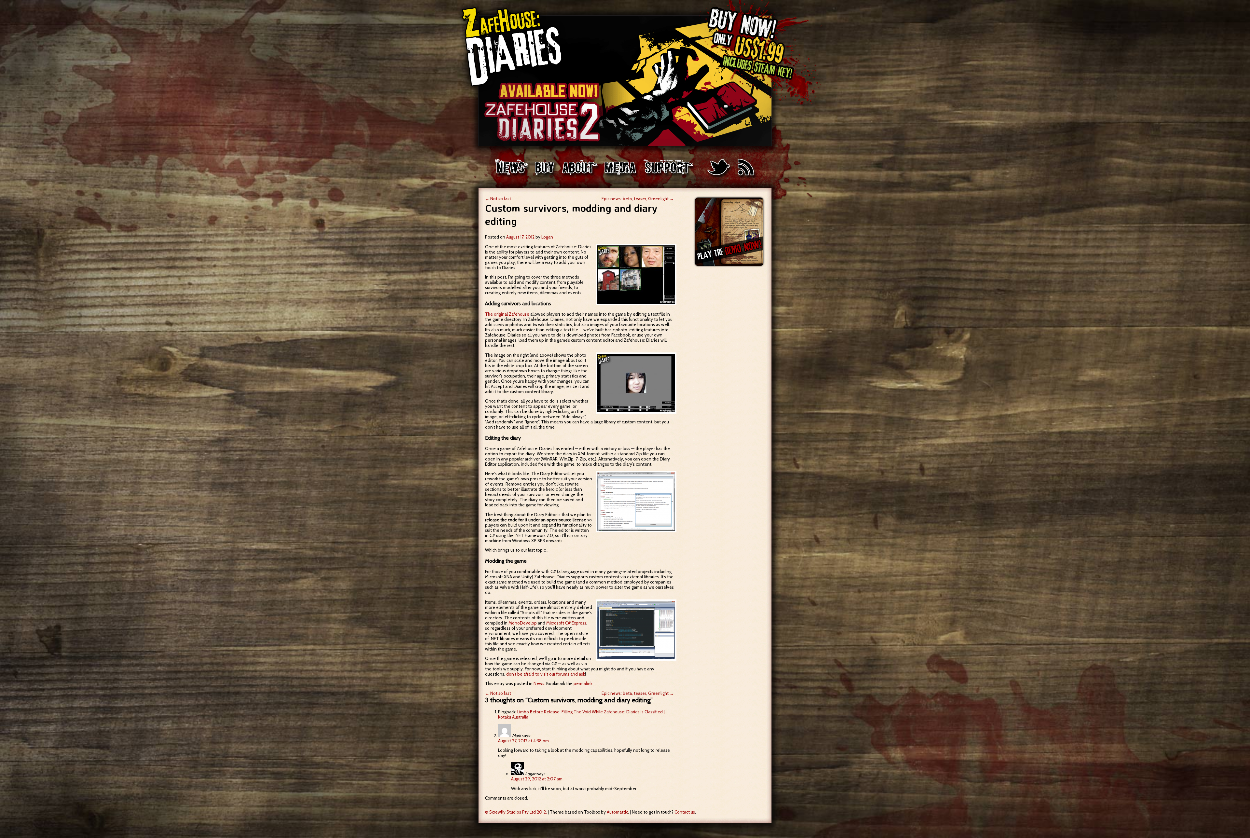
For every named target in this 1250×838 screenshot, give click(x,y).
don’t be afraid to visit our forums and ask (545, 674)
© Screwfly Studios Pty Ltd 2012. (516, 812)
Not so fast (498, 198)
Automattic (617, 812)
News (539, 683)
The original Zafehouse (507, 314)
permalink (583, 683)
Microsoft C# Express (566, 622)
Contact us (684, 812)
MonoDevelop (522, 622)
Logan (547, 237)
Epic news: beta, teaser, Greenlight (638, 198)
